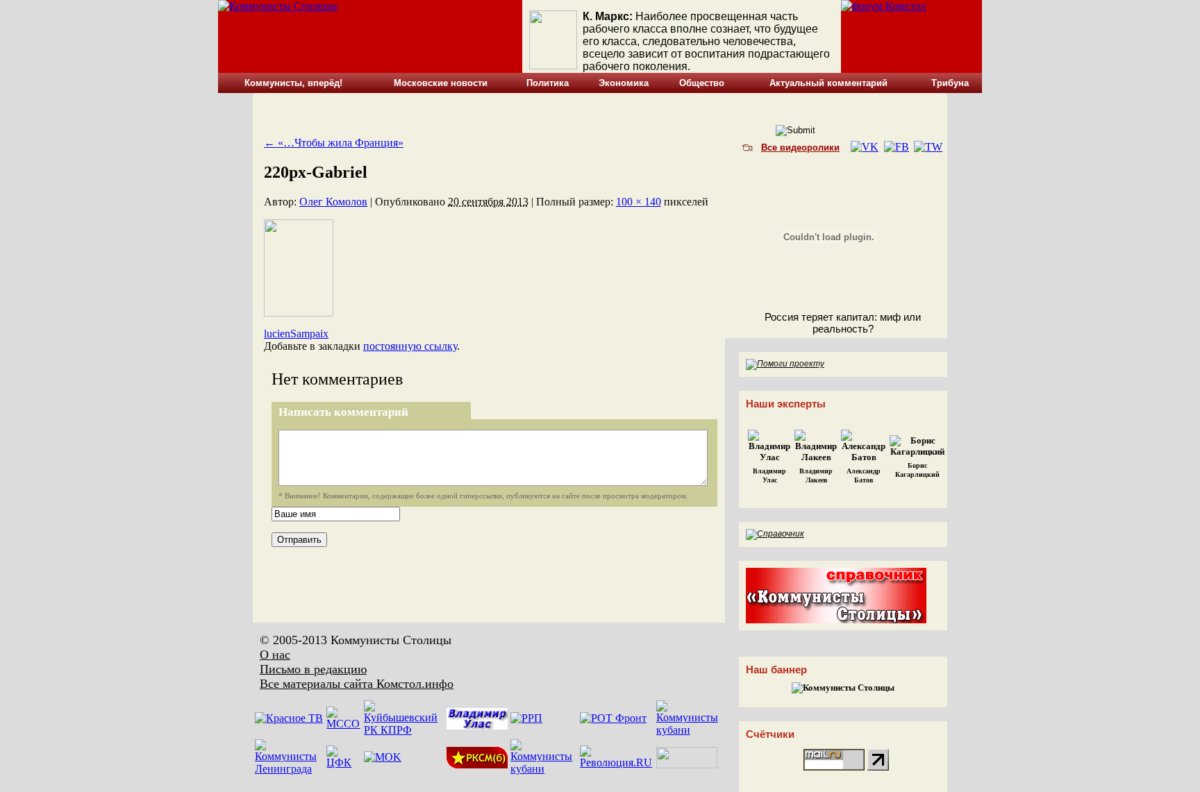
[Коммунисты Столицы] (278, 6)
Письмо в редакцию (313, 669)
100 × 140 (638, 202)
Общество (701, 83)
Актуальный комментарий (828, 83)
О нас (275, 655)
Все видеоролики (800, 147)
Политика (547, 83)
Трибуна (950, 83)
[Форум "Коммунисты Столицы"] (883, 6)
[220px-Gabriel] (298, 313)
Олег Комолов (333, 202)
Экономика (624, 83)
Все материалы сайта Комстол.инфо (356, 684)
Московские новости (441, 83)
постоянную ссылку (410, 346)
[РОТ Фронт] (613, 718)
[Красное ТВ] (289, 718)
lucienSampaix (296, 333)
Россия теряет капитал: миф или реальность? (843, 323)
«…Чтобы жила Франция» (333, 143)
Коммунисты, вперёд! (293, 83)
